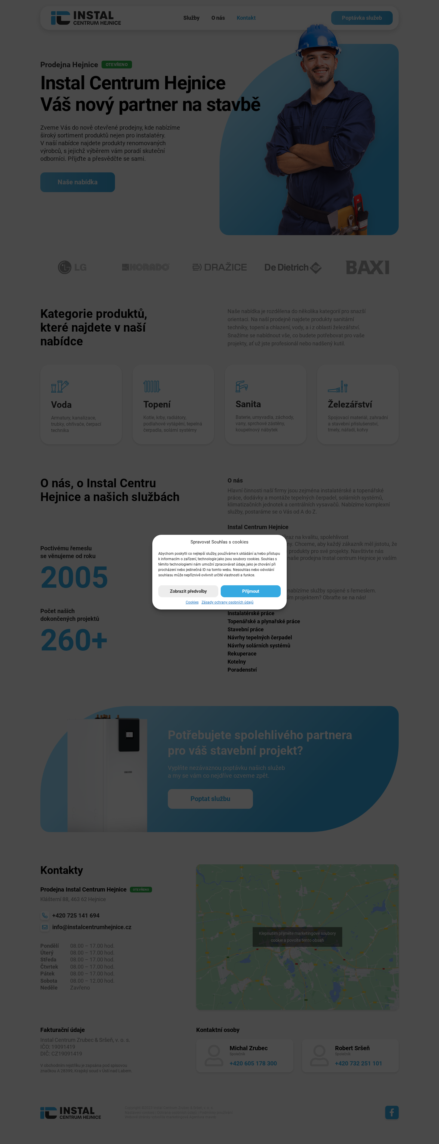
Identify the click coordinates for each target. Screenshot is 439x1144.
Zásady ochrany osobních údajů (228, 602)
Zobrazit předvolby (188, 591)
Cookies (192, 602)
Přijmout (250, 591)
